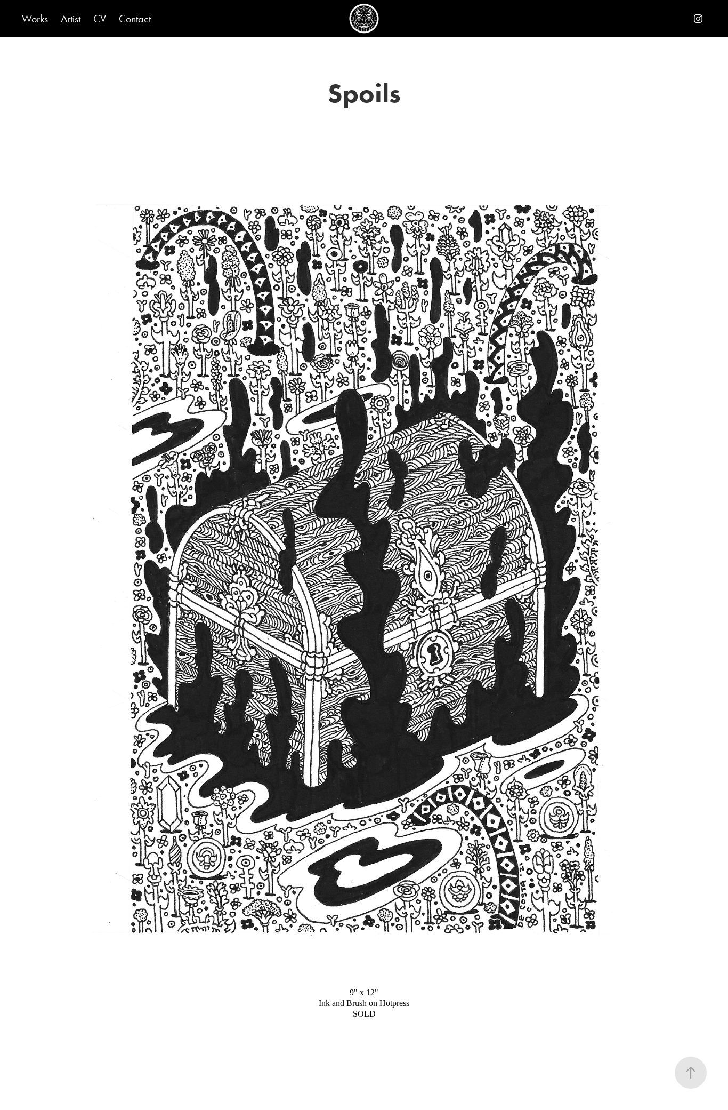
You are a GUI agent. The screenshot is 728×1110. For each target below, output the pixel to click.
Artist (70, 18)
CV (99, 18)
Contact (135, 18)
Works (35, 18)
